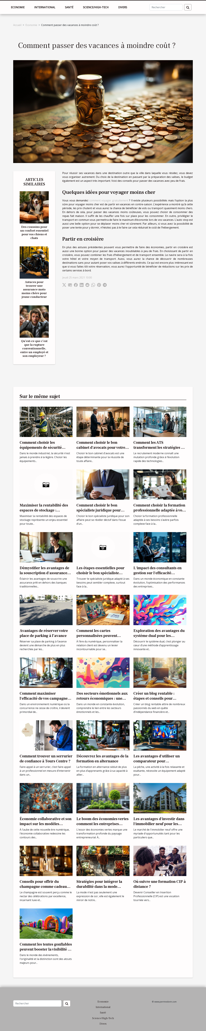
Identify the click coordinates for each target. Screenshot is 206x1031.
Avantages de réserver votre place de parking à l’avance (44, 633)
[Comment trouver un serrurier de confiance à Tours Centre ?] (46, 735)
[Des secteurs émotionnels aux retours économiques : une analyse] (102, 672)
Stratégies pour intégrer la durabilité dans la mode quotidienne (99, 886)
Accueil (17, 25)
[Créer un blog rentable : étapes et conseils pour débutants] (159, 672)
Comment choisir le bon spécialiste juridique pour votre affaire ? (98, 510)
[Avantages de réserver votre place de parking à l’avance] (46, 609)
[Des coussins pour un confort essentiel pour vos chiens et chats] (34, 207)
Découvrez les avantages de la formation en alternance (102, 758)
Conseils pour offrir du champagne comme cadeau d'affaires (43, 886)
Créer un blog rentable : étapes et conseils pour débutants (153, 698)
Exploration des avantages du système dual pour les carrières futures (159, 635)
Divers (122, 7)
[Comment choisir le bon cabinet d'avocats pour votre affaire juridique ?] (102, 421)
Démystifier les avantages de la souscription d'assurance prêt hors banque (44, 572)
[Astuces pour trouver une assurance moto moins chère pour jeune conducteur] (34, 262)
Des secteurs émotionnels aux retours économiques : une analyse (102, 698)
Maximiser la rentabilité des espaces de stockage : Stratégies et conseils (44, 510)
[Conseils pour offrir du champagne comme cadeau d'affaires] (46, 860)
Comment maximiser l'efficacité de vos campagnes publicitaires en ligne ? (44, 698)
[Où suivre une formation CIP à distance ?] (159, 860)
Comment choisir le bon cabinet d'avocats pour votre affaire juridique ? (100, 447)
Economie (18, 7)
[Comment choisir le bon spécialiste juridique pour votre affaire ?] (102, 484)
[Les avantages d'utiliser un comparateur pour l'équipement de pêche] (159, 735)
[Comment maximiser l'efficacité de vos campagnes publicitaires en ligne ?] (46, 672)
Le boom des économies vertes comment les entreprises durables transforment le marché (102, 826)
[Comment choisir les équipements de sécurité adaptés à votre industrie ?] (46, 421)
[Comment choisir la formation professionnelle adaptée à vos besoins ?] (159, 484)
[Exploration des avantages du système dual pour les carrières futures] (159, 609)
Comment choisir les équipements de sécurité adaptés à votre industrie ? (42, 447)
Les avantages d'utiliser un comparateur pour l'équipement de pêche (156, 761)
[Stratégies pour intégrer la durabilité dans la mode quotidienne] (102, 860)
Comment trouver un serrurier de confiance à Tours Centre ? (46, 758)
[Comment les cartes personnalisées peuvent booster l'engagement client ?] (102, 609)
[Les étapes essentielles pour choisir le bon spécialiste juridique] (102, 547)
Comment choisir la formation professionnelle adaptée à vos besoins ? (159, 510)
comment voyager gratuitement (108, 200)
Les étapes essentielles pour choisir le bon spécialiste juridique (100, 572)
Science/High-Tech (96, 7)
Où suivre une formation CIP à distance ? (159, 884)
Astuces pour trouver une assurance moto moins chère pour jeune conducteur (34, 289)
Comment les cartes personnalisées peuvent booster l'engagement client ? (101, 635)
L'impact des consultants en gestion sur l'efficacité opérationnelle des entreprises (159, 572)
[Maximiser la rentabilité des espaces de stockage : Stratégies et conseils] (46, 484)
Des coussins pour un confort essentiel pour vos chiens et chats (34, 232)
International (44, 7)
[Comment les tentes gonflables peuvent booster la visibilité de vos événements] (46, 923)
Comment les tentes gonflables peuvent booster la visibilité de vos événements (46, 949)
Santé (69, 7)
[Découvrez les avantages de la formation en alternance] (102, 735)
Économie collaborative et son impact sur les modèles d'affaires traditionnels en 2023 (45, 826)
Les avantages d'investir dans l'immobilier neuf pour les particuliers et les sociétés (158, 823)
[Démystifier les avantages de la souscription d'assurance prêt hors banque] (46, 547)
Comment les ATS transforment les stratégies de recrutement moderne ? (159, 447)
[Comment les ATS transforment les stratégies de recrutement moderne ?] (159, 421)
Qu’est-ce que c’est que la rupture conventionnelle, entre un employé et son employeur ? (34, 348)
